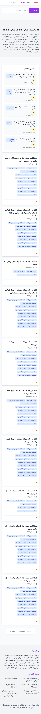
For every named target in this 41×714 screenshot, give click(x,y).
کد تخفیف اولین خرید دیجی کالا (28, 171)
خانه (28, 3)
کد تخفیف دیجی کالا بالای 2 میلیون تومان (26, 178)
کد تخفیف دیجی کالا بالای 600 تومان (27, 191)
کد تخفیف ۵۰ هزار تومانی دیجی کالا (15, 168)
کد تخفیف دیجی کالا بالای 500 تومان (27, 188)
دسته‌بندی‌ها (13, 3)
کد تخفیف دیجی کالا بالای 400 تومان (27, 185)
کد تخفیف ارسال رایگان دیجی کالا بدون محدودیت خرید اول (9, 693)
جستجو (34, 10)
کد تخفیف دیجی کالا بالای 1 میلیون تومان (26, 175)
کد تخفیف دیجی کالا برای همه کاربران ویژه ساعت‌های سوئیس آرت (21, 160)
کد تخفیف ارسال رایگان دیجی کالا (29, 685)
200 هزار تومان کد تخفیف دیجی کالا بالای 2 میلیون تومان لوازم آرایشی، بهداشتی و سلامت (21, 213)
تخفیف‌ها (22, 3)
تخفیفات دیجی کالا (31, 168)
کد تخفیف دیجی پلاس (19, 271)
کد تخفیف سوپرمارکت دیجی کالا (10, 685)
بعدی (13, 631)
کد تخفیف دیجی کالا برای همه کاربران (27, 195)
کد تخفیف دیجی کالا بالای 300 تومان (27, 181)
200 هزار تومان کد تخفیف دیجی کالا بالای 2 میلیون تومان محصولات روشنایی (21, 292)
